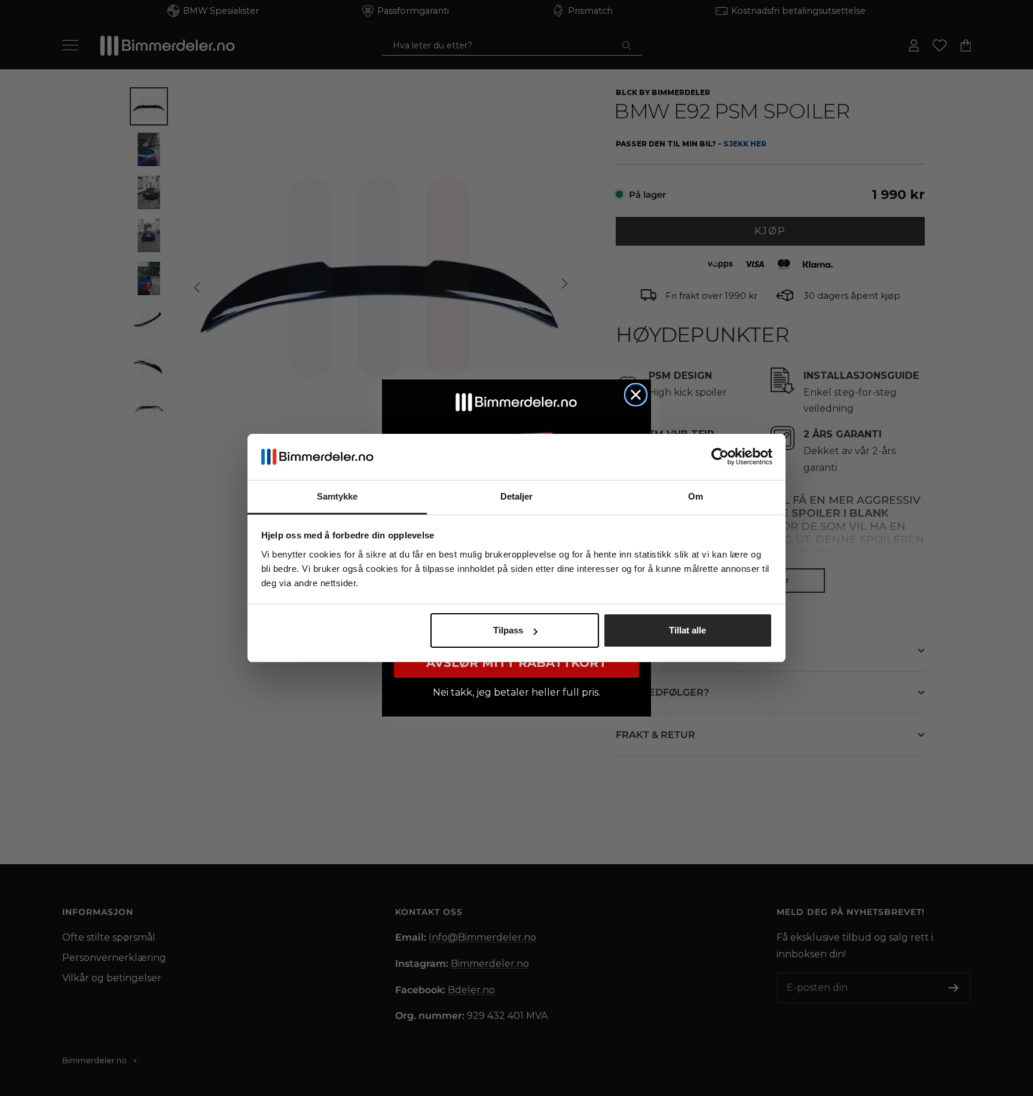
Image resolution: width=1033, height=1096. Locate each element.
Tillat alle (687, 630)
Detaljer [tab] (516, 496)
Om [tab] (695, 496)
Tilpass (508, 630)
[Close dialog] (635, 394)
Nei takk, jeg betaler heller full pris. (516, 692)
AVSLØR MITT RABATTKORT (516, 663)
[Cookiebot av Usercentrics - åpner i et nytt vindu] (720, 457)
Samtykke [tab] (337, 496)
